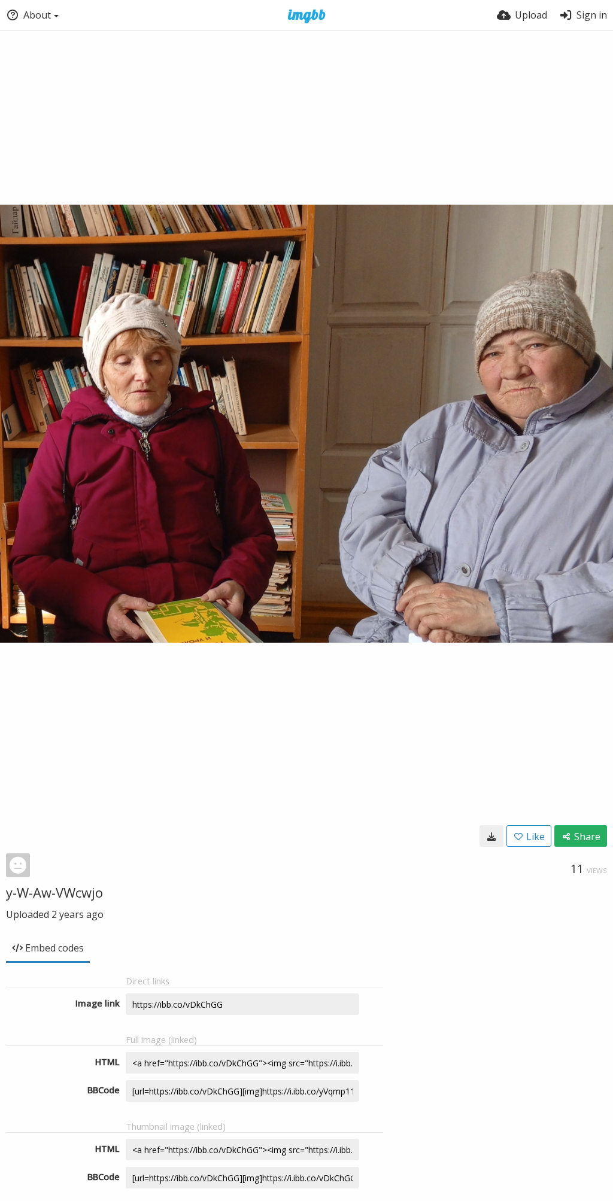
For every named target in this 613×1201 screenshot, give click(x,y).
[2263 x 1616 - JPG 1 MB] (491, 836)
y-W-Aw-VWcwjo (54, 892)
